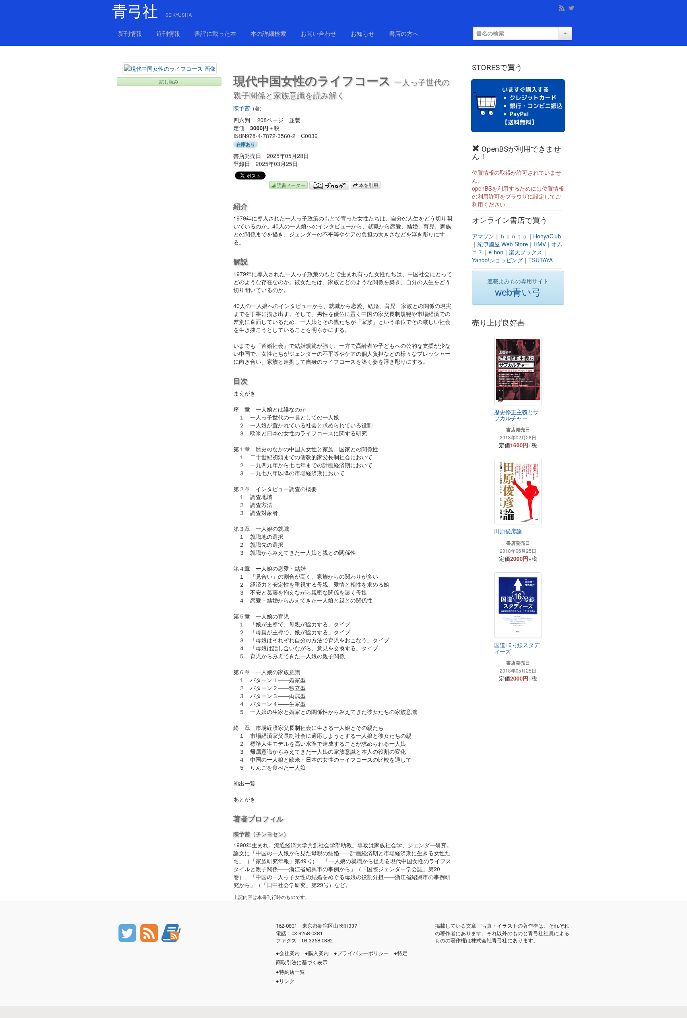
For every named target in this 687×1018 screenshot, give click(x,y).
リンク (287, 981)
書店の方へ (404, 33)
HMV (540, 244)
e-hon (496, 252)
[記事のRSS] (150, 932)
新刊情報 (130, 33)
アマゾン (483, 236)
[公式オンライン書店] (518, 105)
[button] (169, 68)
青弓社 (134, 11)
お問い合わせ (318, 33)
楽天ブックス (525, 252)
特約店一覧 (292, 972)
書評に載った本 (215, 33)
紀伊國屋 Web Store (502, 244)
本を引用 (368, 184)
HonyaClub (547, 236)
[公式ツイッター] (128, 932)
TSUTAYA (540, 260)
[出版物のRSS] (171, 932)
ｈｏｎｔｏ (514, 236)
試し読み (169, 81)
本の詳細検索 (268, 33)
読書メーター (290, 184)
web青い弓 (518, 291)
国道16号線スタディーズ (517, 648)
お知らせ (363, 33)
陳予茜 (241, 108)
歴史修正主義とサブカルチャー (516, 415)
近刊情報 (168, 33)
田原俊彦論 (508, 531)
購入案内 (318, 953)
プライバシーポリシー (363, 953)
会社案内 (289, 953)
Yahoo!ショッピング (497, 260)
